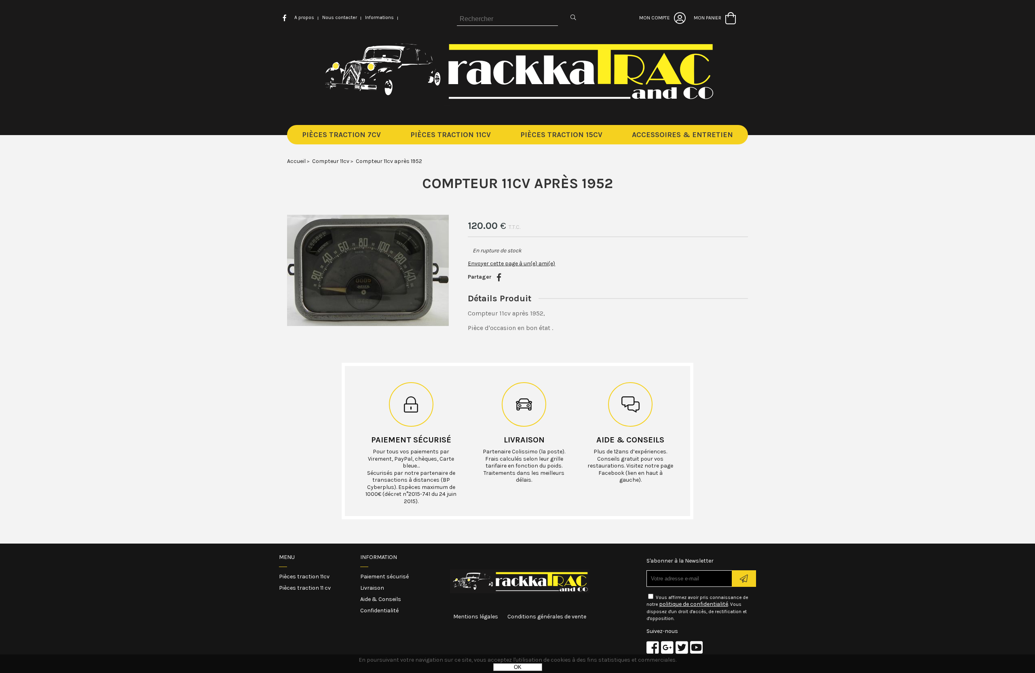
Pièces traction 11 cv (305, 587)
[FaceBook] (499, 277)
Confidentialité (379, 610)
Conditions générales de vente (546, 616)
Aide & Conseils (380, 599)
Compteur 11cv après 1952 (517, 183)
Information (378, 557)
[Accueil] (517, 103)
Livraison (524, 439)
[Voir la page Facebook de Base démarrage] (652, 647)
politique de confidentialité (693, 604)
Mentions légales (475, 616)
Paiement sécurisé (411, 439)
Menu (287, 557)
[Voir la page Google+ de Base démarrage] (667, 647)
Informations (379, 17)
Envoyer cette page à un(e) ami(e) (511, 263)
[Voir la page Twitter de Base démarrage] (682, 647)
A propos (304, 17)
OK (518, 667)
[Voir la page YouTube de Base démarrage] (696, 647)
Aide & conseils (630, 439)
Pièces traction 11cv (304, 576)
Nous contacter (339, 17)
